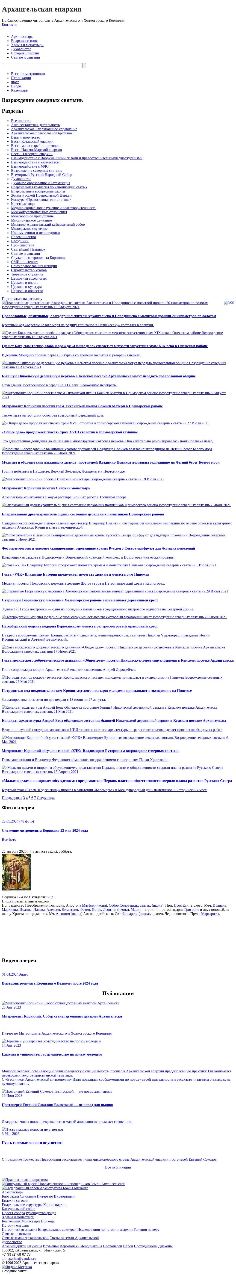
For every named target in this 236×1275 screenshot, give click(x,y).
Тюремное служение (27, 274)
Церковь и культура (26, 287)
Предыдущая (12, 798)
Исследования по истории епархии (105, 1229)
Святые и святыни (25, 57)
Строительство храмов (29, 270)
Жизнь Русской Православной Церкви (41, 195)
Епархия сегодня (24, 41)
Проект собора (13, 1213)
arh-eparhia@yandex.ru (19, 1258)
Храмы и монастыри (27, 45)
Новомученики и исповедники (35, 233)
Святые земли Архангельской (25, 1238)
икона (101, 905)
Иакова (39, 909)
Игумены (34, 1246)
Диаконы (165, 1246)
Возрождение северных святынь (36, 170)
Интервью (45, 1196)
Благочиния (11, 1221)
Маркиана (10, 909)
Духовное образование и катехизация (40, 183)
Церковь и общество (27, 291)
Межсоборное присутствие (32, 216)
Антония (63, 914)
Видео (16, 86)
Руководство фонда (41, 1213)
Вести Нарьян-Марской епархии (36, 150)
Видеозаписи (64, 1196)
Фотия (85, 909)
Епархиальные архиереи (57, 1229)
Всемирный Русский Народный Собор (41, 175)
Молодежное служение (29, 229)
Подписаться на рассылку (22, 299)
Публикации (21, 78)
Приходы (48, 1221)
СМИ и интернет (24, 262)
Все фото (9, 839)
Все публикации (118, 1167)
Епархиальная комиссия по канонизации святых (49, 187)
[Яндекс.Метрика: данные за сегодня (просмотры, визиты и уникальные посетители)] (17, 1267)
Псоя (178, 905)
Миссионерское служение (31, 220)
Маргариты (210, 914)
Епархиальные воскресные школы (38, 191)
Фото (15, 82)
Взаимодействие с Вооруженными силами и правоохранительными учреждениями (76, 158)
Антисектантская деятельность (35, 125)
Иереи (128, 1246)
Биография (10, 1196)
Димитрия (70, 909)
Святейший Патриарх (28, 249)
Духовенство (21, 49)
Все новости (21, 121)
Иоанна (26, 909)
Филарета (130, 914)
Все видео (10, 983)
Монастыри (30, 1221)
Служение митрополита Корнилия (38, 258)
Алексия (53, 909)
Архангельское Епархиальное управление (44, 129)
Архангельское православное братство (41, 133)
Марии (136, 909)
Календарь (19, 90)
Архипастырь (21, 36)
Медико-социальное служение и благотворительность (53, 208)
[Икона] (16, 889)
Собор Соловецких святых (130, 905)
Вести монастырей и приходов (35, 146)
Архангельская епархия (41, 9)
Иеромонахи (70, 1246)
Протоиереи (112, 1246)
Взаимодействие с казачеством (35, 162)
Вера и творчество (25, 137)
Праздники (20, 241)
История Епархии (25, 53)
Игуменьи (51, 1246)
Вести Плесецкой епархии (32, 154)
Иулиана (219, 905)
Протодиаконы (145, 1246)
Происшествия (22, 245)
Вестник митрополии (28, 74)
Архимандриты (14, 1246)
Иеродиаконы (91, 1246)
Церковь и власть (24, 282)
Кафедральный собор (18, 1209)
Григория (191, 909)
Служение (28, 1196)
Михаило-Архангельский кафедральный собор (48, 224)
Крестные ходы (23, 204)
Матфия (88, 905)
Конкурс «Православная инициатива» (41, 199)
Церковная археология (29, 278)
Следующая (46, 798)
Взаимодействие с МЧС (30, 166)
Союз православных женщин (34, 266)
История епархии (15, 1225)
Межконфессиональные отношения (39, 212)
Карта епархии (55, 1205)
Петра (96, 909)
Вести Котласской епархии (32, 141)
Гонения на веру (146, 1229)
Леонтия (109, 909)
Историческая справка (19, 1229)
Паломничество (23, 237)
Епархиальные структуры (22, 1205)
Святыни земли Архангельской (74, 1238)
